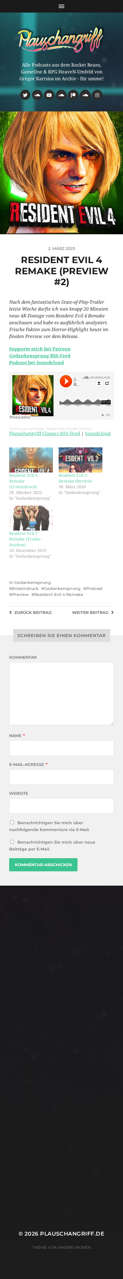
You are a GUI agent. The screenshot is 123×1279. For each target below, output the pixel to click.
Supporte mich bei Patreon (40, 349)
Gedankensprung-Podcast (26, 428)
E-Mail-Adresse (28, 764)
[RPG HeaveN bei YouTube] (49, 95)
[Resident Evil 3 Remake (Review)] (80, 459)
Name (17, 735)
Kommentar (23, 657)
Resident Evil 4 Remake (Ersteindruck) (23, 481)
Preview (20, 594)
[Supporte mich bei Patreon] (73, 95)
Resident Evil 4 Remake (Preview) (69, 428)
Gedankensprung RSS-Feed (39, 356)
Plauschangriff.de (72, 1233)
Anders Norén (74, 1247)
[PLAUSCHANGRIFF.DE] (61, 39)
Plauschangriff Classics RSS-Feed (44, 433)
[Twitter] (25, 95)
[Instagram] (97, 95)
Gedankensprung (32, 582)
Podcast (94, 588)
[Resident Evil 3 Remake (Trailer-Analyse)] (31, 518)
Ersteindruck (25, 588)
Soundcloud (98, 433)
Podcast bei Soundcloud (36, 362)
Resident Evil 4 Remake (58, 594)
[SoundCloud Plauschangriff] (85, 95)
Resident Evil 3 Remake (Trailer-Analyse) (25, 539)
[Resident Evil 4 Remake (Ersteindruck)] (31, 459)
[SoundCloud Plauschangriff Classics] (37, 95)
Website (18, 793)
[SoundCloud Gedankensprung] (61, 95)
